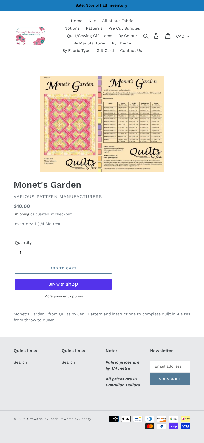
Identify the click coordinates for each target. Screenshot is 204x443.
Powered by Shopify (75, 419)
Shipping (21, 214)
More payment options (63, 296)
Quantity (23, 242)
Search (20, 362)
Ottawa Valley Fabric (42, 419)
